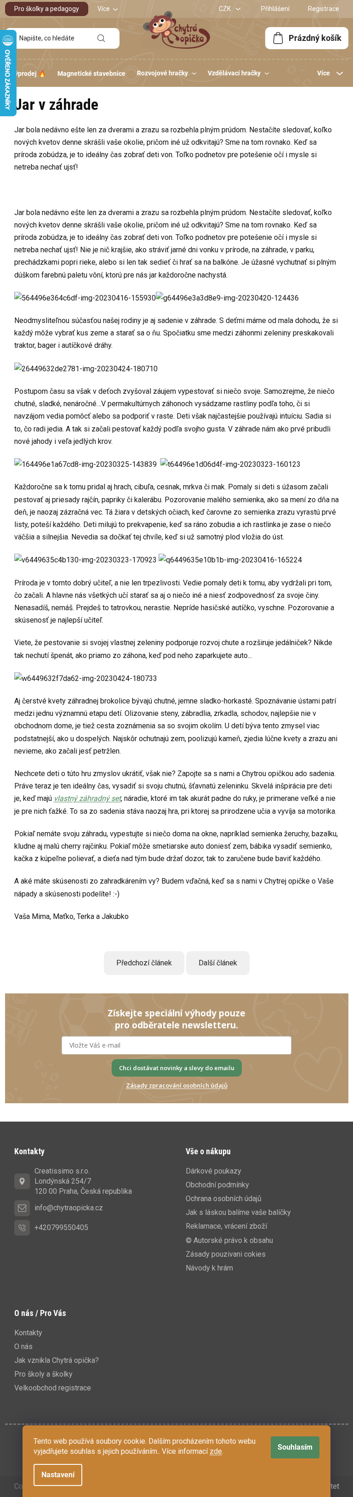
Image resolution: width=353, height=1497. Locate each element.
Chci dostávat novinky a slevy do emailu (176, 1068)
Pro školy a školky (43, 1374)
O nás (23, 1346)
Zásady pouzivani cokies (226, 1254)
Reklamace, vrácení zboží (226, 1226)
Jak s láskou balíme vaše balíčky (238, 1212)
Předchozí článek (144, 962)
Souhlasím (295, 1447)
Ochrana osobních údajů (224, 1198)
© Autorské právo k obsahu (229, 1240)
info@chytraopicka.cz (68, 1207)
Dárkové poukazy (213, 1171)
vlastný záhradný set (87, 798)
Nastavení (57, 1474)
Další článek (218, 962)
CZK (225, 8)
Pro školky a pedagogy (46, 8)
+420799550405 (61, 1227)
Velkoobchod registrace (52, 1388)
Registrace (323, 8)
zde (216, 1451)
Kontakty (28, 1332)
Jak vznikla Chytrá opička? (56, 1360)
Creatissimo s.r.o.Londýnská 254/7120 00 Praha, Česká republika (83, 1181)
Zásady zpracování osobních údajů (177, 1085)
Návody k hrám (209, 1268)
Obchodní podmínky (217, 1184)
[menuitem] (28, 73)
